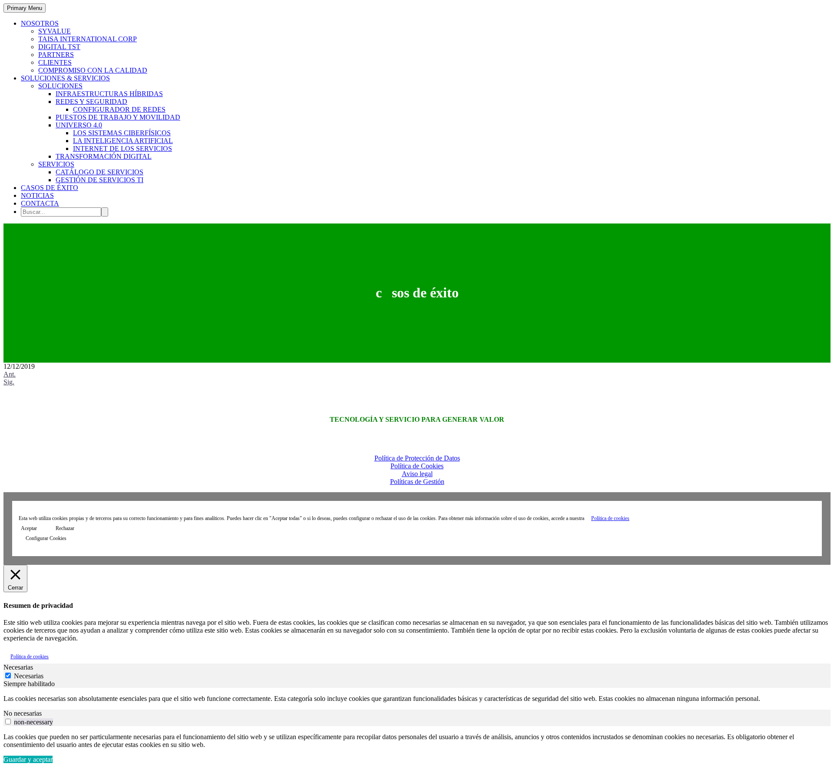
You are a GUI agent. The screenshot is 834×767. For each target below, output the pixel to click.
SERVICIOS (56, 164)
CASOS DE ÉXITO (49, 187)
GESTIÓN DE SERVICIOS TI (99, 179)
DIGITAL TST (59, 46)
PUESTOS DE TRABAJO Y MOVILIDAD (118, 117)
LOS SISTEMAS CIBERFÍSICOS (122, 133)
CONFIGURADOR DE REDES (119, 109)
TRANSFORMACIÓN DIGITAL (104, 156)
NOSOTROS (40, 23)
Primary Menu (24, 8)
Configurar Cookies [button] (46, 538)
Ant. (9, 374)
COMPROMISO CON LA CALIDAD (92, 70)
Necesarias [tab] (18, 667)
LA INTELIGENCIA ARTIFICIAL (123, 140)
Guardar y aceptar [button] (28, 759)
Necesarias (28, 676)
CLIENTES (55, 62)
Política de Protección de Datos (417, 458)
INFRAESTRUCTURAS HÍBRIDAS (109, 93)
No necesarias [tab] (22, 713)
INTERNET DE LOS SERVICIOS (122, 148)
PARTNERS (56, 54)
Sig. (8, 382)
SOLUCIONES (60, 86)
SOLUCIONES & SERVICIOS (65, 78)
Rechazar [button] (65, 528)
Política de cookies (610, 518)
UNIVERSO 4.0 (79, 125)
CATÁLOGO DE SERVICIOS (99, 172)
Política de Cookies (417, 466)
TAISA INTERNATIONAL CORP (87, 39)
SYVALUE (54, 31)
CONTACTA (40, 203)
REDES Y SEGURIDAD (91, 101)
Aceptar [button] (29, 528)
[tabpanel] (417, 699)
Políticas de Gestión (417, 481)
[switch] (8, 721)
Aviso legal (417, 473)
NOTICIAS (37, 195)
